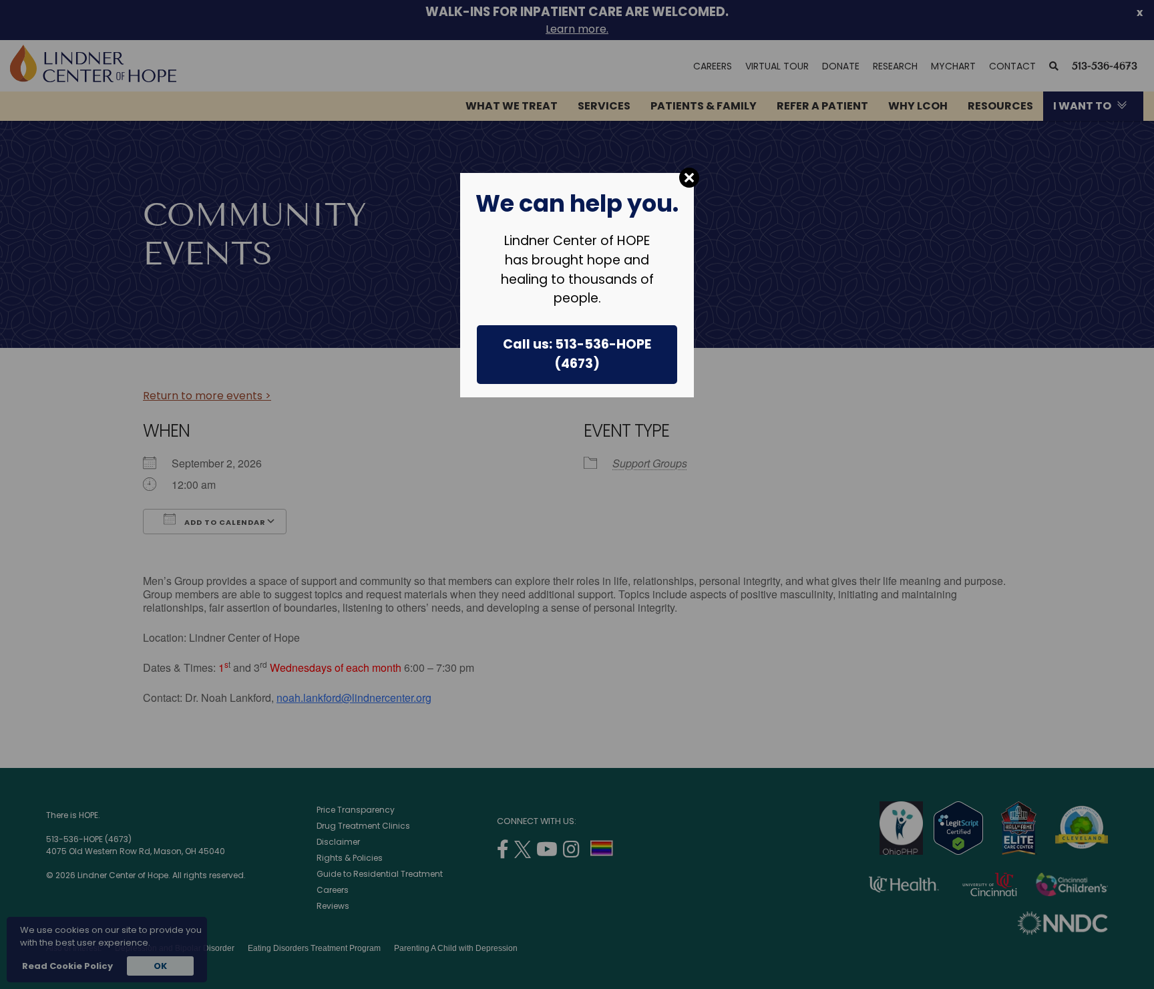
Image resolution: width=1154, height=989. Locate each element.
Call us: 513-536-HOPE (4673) (577, 354)
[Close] (689, 178)
